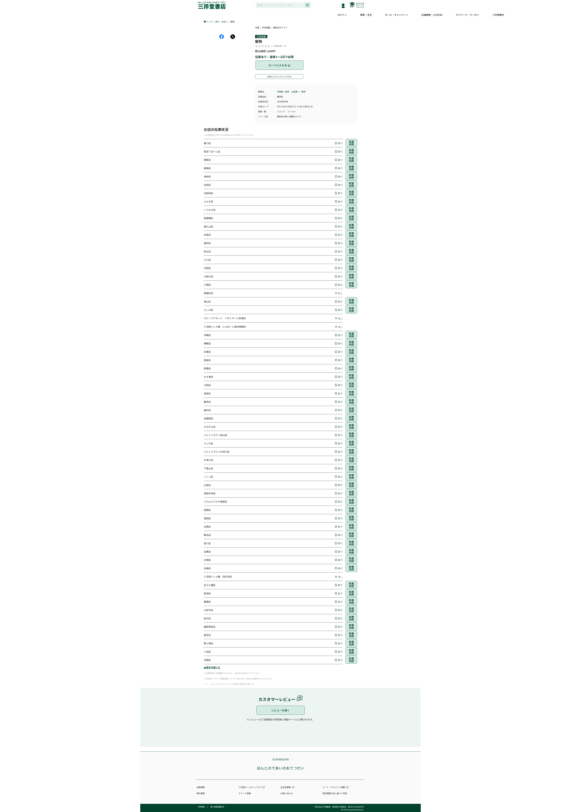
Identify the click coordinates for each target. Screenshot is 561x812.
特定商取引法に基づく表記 (335, 793)
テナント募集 (245, 793)
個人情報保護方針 (217, 806)
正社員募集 (285, 787)
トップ (209, 21)
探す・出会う (221, 21)
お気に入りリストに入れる (279, 76)
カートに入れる (278, 65)
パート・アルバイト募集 (334, 787)
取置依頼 (351, 143)
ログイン (342, 15)
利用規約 (201, 806)
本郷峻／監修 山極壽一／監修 (291, 91)
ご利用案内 (498, 15)
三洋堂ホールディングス (250, 787)
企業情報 (200, 787)
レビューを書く (280, 710)
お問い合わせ (286, 793)
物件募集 (200, 793)
